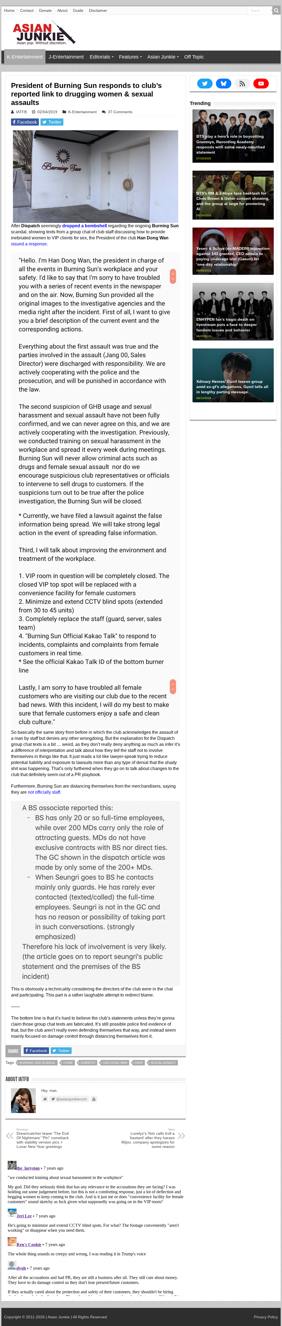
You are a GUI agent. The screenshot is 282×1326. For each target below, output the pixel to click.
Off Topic (194, 57)
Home (9, 10)
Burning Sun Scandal (38, 1062)
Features (129, 57)
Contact (27, 10)
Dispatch (88, 1062)
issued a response (29, 244)
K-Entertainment (25, 57)
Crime (68, 1062)
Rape (139, 1062)
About (62, 10)
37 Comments (120, 112)
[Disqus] (96, 1227)
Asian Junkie (161, 57)
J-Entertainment (66, 57)
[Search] (276, 10)
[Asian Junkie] (41, 31)
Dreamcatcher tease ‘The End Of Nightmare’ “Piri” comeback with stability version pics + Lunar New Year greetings (43, 1138)
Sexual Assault (163, 1062)
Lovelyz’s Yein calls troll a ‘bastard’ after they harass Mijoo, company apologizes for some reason (148, 1138)
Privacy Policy (266, 1317)
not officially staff (44, 792)
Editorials (100, 57)
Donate (45, 10)
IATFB (21, 112)
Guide (78, 10)
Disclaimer (98, 10)
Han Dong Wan (115, 1062)
